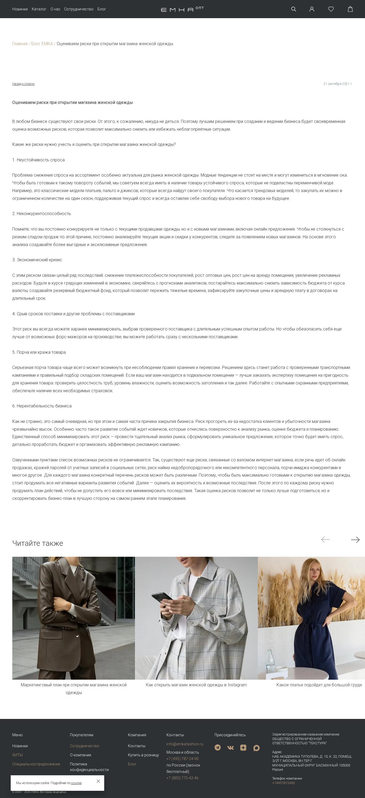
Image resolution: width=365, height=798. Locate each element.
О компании (80, 755)
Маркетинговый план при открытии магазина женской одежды (74, 688)
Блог (102, 9)
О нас (55, 9)
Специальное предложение (36, 764)
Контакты (136, 746)
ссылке (76, 783)
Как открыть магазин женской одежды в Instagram (196, 684)
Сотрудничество (79, 9)
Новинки (20, 9)
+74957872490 (283, 783)
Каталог (39, 9)
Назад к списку (23, 84)
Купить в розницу (143, 755)
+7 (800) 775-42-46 (182, 778)
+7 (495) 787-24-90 (182, 759)
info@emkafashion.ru (184, 744)
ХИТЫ (17, 755)
